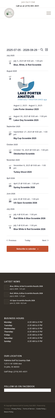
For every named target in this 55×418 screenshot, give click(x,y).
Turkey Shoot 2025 (23, 171)
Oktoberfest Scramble (24, 153)
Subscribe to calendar (26, 248)
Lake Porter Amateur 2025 (26, 109)
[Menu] (47, 13)
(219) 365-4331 (32, 5)
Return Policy (8, 412)
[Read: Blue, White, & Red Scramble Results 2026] (6, 287)
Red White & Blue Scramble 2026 (29, 218)
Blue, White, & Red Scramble (27, 64)
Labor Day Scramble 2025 (26, 120)
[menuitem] (28, 2)
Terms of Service (29, 409)
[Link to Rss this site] (45, 415)
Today (27, 240)
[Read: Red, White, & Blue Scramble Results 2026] (6, 294)
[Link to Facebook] (41, 415)
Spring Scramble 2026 (24, 187)
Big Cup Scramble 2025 (25, 138)
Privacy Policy (16, 409)
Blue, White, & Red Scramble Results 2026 (26, 286)
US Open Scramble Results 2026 (22, 300)
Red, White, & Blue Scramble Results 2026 (26, 293)
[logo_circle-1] (22, 13)
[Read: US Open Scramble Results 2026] (6, 301)
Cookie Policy (40, 409)
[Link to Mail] (49, 415)
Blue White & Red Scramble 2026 (29, 229)
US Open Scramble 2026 (25, 202)
